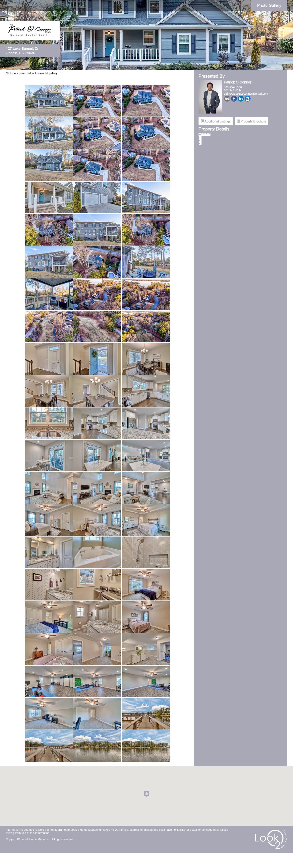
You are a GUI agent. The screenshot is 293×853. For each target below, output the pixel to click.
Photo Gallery (269, 5)
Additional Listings (218, 121)
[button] (146, 794)
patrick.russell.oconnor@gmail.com (246, 93)
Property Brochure (253, 121)
